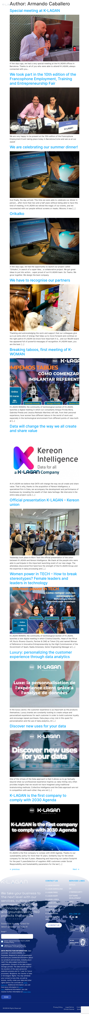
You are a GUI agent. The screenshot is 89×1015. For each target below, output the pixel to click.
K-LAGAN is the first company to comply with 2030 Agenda (38, 797)
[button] (73, 5)
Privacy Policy (27, 991)
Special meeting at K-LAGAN (35, 10)
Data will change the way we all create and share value (43, 428)
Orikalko (17, 213)
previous (15, 869)
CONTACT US (52, 881)
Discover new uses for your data (38, 726)
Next (76, 869)
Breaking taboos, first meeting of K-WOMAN (41, 351)
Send (6, 997)
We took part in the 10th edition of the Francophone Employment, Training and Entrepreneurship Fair (43, 79)
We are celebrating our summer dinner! (44, 147)
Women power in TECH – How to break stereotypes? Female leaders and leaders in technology (43, 578)
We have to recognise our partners (40, 280)
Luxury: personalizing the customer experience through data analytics (41, 654)
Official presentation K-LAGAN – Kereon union (44, 502)
